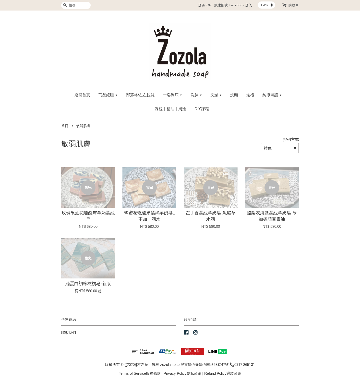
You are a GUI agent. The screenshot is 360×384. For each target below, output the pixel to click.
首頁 (64, 126)
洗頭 (234, 95)
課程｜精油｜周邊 (170, 109)
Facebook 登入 (240, 5)
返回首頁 (82, 95)
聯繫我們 (68, 332)
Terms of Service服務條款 (140, 373)
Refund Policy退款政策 (222, 373)
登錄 (201, 5)
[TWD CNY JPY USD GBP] (266, 4)
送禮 (250, 95)
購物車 (293, 5)
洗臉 (195, 95)
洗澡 (214, 95)
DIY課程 (201, 109)
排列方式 (291, 139)
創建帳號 (221, 5)
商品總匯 (106, 95)
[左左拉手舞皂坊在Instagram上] (195, 333)
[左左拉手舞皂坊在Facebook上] (186, 333)
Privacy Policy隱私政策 (182, 373)
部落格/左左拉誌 (140, 95)
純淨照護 (271, 95)
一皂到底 (171, 95)
